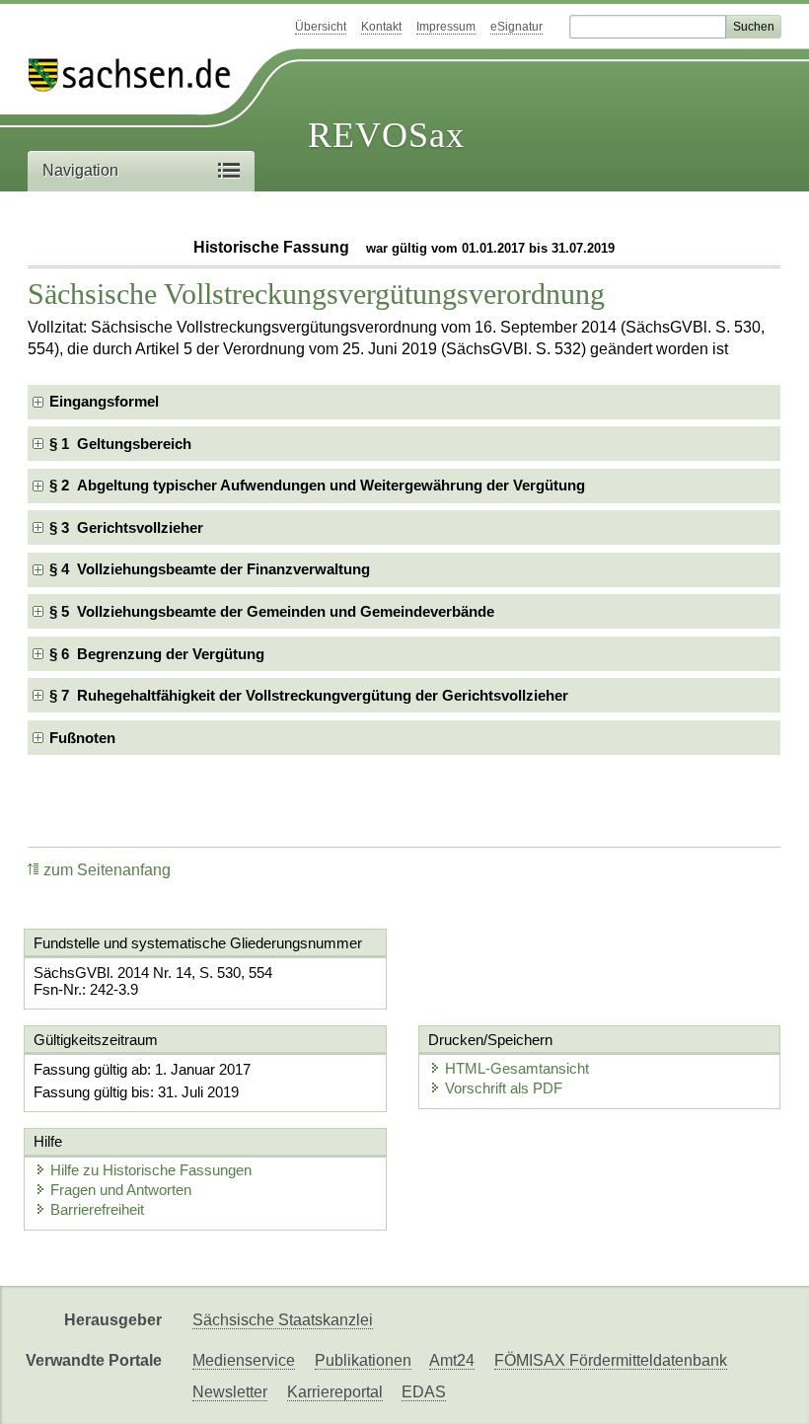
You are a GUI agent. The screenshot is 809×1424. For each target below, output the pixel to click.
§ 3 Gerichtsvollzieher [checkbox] (126, 527)
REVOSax (386, 135)
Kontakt (381, 27)
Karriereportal (335, 1392)
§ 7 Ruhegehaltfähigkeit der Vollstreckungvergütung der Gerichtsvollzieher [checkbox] (308, 695)
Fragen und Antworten (120, 1189)
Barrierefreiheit (97, 1209)
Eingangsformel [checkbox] (104, 401)
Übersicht (320, 27)
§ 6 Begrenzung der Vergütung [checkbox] (156, 653)
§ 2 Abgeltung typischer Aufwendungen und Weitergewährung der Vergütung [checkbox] (317, 485)
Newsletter (229, 1392)
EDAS (424, 1392)
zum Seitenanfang (107, 870)
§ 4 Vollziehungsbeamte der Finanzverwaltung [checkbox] (209, 569)
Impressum (446, 27)
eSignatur (516, 27)
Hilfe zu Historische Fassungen (151, 1170)
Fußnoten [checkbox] (82, 737)
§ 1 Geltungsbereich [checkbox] (120, 443)
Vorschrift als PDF (503, 1088)
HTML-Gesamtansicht (517, 1068)
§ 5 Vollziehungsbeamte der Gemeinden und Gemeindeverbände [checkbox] (271, 611)
